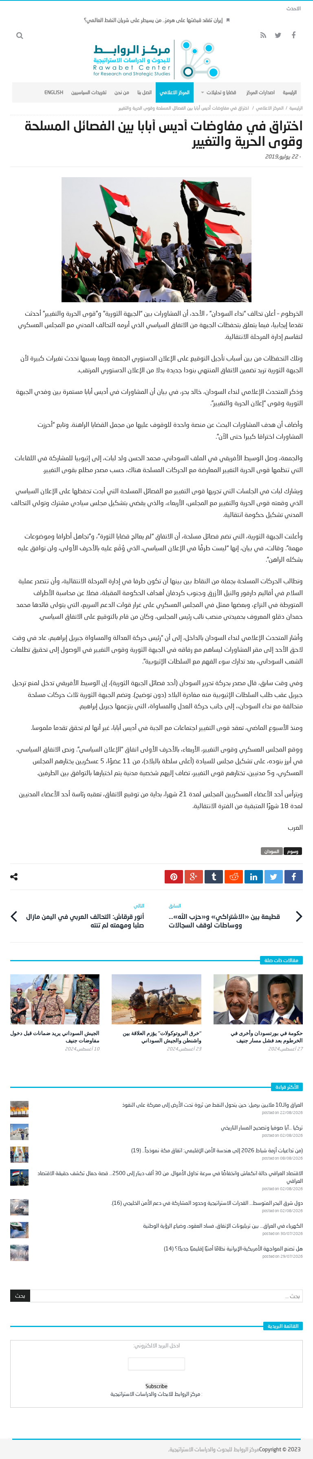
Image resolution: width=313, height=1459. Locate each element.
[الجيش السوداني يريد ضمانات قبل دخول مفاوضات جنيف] (54, 999)
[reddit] (234, 876)
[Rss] (263, 35)
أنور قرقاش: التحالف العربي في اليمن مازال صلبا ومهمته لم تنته (85, 916)
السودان (272, 851)
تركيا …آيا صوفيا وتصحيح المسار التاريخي (262, 1127)
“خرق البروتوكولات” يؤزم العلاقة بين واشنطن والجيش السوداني (162, 1036)
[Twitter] (278, 35)
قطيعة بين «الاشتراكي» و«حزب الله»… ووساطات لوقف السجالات (224, 916)
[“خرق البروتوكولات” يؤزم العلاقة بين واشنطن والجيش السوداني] (156, 999)
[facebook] (293, 876)
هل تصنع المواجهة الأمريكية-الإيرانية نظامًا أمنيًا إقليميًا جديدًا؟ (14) (233, 1248)
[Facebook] (293, 35)
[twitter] (274, 876)
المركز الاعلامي (270, 107)
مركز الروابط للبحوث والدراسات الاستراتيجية (214, 1449)
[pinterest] (174, 876)
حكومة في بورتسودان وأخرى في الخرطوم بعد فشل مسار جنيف (267, 1036)
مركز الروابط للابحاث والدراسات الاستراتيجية (155, 1394)
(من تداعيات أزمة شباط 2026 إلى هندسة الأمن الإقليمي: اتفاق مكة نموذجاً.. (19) (217, 1150)
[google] (194, 876)
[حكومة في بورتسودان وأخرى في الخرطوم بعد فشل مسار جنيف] (258, 999)
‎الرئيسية (296, 107)
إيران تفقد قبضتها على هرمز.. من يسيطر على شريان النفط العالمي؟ (153, 20)
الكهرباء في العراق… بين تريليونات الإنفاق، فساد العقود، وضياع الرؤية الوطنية (223, 1225)
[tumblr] (214, 876)
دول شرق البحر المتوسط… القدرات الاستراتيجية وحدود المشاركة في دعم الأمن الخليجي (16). (207, 1203)
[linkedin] (254, 876)
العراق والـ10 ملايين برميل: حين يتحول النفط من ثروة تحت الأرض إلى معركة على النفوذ (212, 1104)
